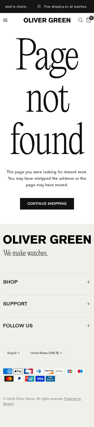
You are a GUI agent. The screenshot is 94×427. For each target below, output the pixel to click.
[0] (88, 20)
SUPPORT (15, 304)
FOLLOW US (18, 325)
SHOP (10, 282)
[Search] (81, 20)
